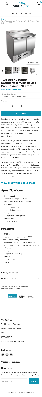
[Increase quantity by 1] (22, 106)
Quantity (4, 101)
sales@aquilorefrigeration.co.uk (12, 341)
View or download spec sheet (18, 183)
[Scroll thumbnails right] (39, 71)
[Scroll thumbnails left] (3, 71)
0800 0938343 (6, 337)
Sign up (33, 381)
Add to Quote (21, 113)
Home (3, 19)
